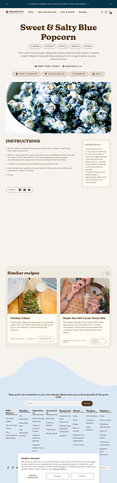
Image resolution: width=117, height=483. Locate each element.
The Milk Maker (9, 420)
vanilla (75, 46)
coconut (49, 46)
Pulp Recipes (89, 428)
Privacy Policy (59, 469)
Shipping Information (105, 425)
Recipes (62, 436)
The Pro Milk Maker (11, 426)
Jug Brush (50, 429)
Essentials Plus (23, 424)
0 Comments (78, 74)
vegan (88, 46)
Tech (75, 420)
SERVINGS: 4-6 (73, 66)
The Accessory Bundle (23, 433)
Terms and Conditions (104, 443)
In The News (78, 445)
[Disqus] (58, 230)
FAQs (102, 416)
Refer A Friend (76, 429)
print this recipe (28, 74)
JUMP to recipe (56, 74)
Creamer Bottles (50, 424)
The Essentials (23, 417)
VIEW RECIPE (45, 339)
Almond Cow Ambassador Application (78, 438)
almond (34, 46)
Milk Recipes (91, 416)
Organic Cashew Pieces (36, 428)
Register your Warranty (104, 452)
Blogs (75, 424)
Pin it (98, 74)
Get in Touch (105, 420)
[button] (31, 12)
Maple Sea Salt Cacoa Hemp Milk (84, 318)
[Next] (107, 273)
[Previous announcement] (6, 4)
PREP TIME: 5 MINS (48, 66)
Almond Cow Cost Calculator (65, 419)
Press (75, 416)
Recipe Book (51, 433)
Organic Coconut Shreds (36, 438)
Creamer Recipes (90, 421)
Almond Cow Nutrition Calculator (65, 429)
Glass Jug (50, 419)
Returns (103, 431)
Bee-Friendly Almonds (38, 420)
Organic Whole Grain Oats (38, 448)
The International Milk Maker (12, 435)
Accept (57, 476)
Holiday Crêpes (20, 318)
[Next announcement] (110, 4)
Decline (82, 476)
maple (62, 46)
